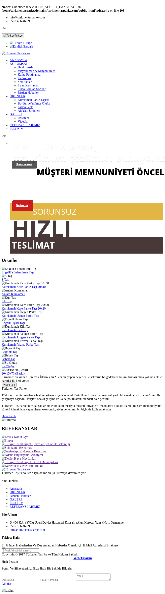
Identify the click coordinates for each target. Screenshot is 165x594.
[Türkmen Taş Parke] (16, 53)
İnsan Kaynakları (28, 85)
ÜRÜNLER (17, 96)
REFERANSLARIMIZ (25, 125)
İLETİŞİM (16, 128)
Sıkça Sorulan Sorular (31, 89)
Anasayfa (16, 488)
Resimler (23, 118)
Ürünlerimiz (24, 164)
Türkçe (18, 35)
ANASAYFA (18, 60)
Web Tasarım (82, 558)
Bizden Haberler (28, 92)
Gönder (6, 583)
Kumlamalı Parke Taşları (33, 100)
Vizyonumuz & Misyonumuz (36, 71)
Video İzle (9, 384)
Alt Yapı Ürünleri (29, 110)
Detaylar (22, 205)
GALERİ (16, 114)
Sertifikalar (25, 81)
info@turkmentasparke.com (27, 529)
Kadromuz (24, 78)
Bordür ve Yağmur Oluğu (34, 103)
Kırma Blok (25, 107)
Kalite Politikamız (29, 74)
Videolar (23, 121)
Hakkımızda (25, 67)
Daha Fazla (9, 416)
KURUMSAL (19, 63)
